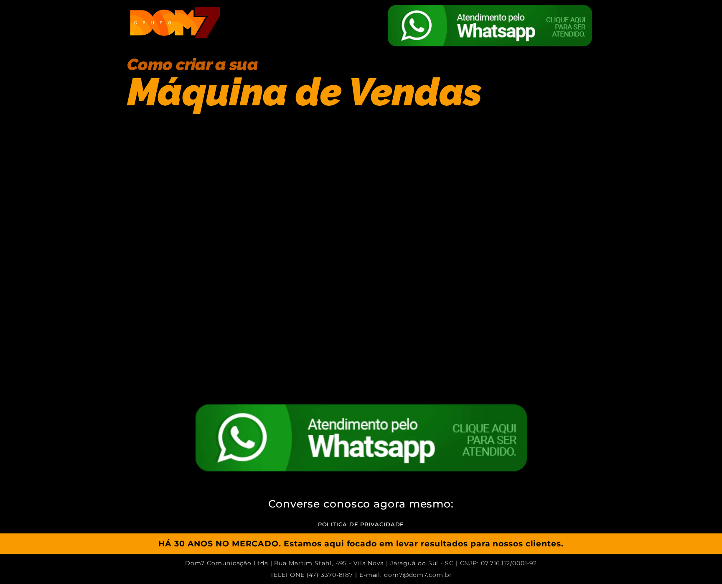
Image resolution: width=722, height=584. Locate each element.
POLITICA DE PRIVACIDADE (361, 524)
